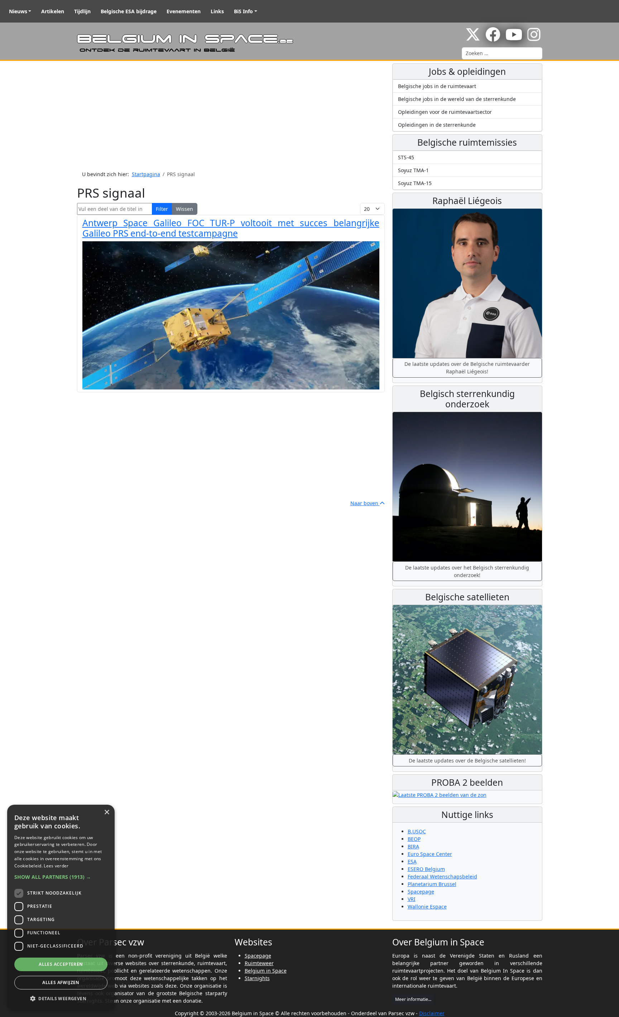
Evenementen (184, 11)
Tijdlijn (82, 11)
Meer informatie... (413, 999)
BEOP (414, 839)
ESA (412, 861)
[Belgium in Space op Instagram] (534, 38)
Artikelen (52, 11)
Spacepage (421, 891)
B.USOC (417, 831)
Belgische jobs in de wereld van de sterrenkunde (457, 99)
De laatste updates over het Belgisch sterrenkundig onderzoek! (467, 571)
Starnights (257, 978)
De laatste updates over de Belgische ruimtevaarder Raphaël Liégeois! (467, 367)
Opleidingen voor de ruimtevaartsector (445, 111)
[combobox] (502, 53)
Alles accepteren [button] (61, 964)
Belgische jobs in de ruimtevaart (437, 86)
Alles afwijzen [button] (61, 982)
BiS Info (243, 11)
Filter (162, 208)
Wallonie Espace (427, 906)
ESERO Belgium (426, 869)
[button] (60, 877)
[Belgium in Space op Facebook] (492, 38)
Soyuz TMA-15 (415, 183)
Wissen (184, 208)
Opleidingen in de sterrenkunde (437, 124)
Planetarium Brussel (432, 884)
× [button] (106, 812)
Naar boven (365, 503)
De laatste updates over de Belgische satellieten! (467, 760)
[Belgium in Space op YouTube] (513, 38)
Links (217, 11)
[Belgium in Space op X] (472, 38)
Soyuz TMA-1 (413, 170)
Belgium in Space (266, 970)
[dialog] (61, 907)
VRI (412, 899)
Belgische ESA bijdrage (129, 11)
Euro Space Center (430, 854)
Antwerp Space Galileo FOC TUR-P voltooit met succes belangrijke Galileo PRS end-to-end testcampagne (230, 228)
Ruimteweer (259, 963)
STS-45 (406, 157)
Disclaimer (432, 1013)
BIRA (413, 846)
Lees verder (56, 866)
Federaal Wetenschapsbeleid (442, 876)
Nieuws (18, 11)
